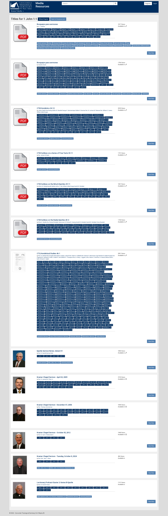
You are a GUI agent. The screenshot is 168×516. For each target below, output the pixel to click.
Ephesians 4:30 (70, 296)
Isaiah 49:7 (48, 29)
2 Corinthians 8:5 (42, 279)
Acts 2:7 (74, 262)
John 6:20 (60, 80)
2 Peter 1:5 (63, 34)
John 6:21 (67, 80)
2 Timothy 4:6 (109, 29)
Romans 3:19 (99, 264)
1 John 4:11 (62, 325)
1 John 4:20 (48, 327)
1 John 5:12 (40, 232)
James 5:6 (83, 315)
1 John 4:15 (86, 325)
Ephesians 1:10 (50, 286)
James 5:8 (98, 315)
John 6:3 (96, 75)
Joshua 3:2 (48, 158)
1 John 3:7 (98, 230)
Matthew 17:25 (65, 29)
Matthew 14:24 (51, 72)
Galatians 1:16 (50, 122)
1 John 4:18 (109, 325)
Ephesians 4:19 (90, 293)
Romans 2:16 (49, 160)
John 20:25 (85, 382)
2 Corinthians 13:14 (54, 283)
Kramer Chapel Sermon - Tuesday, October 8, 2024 (57, 456)
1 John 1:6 (54, 132)
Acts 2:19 (79, 264)
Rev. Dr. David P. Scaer (44, 484)
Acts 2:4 (57, 262)
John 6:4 (102, 75)
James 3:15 (95, 313)
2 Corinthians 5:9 (84, 274)
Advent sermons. (41, 43)
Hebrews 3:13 (74, 129)
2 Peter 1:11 (106, 34)
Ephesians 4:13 (97, 225)
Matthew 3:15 (58, 67)
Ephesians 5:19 (80, 298)
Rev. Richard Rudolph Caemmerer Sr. (56, 222)
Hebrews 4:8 (48, 305)
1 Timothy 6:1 (90, 122)
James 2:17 (64, 313)
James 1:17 (66, 308)
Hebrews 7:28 (58, 308)
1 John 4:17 (101, 325)
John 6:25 (94, 80)
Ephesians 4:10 (68, 225)
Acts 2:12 (105, 262)
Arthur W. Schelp (42, 186)
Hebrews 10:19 (59, 32)
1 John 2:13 (91, 227)
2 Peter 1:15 (63, 196)
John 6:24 (87, 80)
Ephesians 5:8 (86, 84)
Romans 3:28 (101, 266)
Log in (155, 3)
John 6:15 (98, 77)
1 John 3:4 (90, 36)
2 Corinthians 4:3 (42, 189)
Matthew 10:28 (51, 70)
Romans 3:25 (75, 266)
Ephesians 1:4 (74, 283)
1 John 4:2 (71, 322)
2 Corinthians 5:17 (65, 276)
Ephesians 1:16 (98, 286)
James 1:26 (64, 310)
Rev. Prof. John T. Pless (44, 458)
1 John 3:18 (84, 320)
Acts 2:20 (85, 264)
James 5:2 (55, 315)
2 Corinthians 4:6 (73, 189)
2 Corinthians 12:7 (42, 281)
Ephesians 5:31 (41, 303)
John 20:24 (78, 382)
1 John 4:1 (63, 322)
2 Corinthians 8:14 (107, 279)
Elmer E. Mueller (42, 222)
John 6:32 (67, 82)
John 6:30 (53, 82)
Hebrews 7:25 (107, 305)
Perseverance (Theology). (92, 45)
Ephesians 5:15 (41, 298)
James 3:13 (79, 313)
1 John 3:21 (107, 320)
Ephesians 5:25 (61, 300)
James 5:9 (105, 315)
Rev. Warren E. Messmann (89, 255)
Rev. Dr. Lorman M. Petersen (93, 110)
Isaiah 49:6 (40, 29)
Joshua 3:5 (70, 158)
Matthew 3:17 (75, 67)
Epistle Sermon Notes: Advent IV (50, 351)
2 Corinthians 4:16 (76, 271)
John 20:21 (55, 382)
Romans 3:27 (93, 266)
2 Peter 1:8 (84, 34)
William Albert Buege (42, 112)
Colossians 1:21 (80, 122)
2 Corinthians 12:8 (54, 281)
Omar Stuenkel (101, 222)
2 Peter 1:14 (56, 196)
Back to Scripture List (58, 19)
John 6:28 (40, 82)
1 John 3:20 (99, 320)
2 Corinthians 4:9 (84, 269)
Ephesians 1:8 (110, 283)
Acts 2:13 (39, 264)
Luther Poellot (42, 110)
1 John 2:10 (104, 412)
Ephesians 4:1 (99, 288)
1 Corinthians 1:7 (91, 160)
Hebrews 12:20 (60, 191)
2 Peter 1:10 (99, 34)
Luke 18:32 (75, 75)
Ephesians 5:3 (41, 84)
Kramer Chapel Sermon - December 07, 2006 (54, 405)
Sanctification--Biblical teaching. (141, 45)
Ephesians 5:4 (50, 84)
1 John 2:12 (83, 227)
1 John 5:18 (87, 232)
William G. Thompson (67, 257)
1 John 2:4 (61, 412)
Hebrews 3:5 (82, 127)
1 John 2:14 (99, 227)
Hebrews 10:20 (68, 32)
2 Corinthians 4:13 (42, 271)
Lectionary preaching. (67, 138)
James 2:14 (40, 313)
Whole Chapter (43, 19)
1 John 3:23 (48, 322)
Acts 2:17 (66, 264)
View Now (151, 53)
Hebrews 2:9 (50, 303)
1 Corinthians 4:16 (54, 117)
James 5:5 (76, 315)
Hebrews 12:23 (87, 191)
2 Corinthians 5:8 (73, 274)
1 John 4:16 (94, 325)
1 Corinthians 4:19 (87, 117)
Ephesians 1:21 (70, 288)
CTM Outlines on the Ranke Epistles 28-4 (53, 220)
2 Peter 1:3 (49, 34)
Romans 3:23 (58, 266)
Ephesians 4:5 (59, 291)
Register (148, 3)
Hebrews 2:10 (58, 303)
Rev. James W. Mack (43, 155)
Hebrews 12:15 (84, 189)
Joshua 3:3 (55, 158)
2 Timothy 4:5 (100, 29)
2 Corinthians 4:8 (73, 269)
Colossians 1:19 (60, 122)
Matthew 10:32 (88, 70)
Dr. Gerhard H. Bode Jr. (48, 257)
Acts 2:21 (92, 264)
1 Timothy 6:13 (59, 124)
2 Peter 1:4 (56, 34)
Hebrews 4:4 (91, 303)
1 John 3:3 (83, 36)
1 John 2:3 (54, 412)
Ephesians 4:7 (41, 225)
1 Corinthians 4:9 (42, 115)
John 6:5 (108, 75)
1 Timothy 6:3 (108, 122)
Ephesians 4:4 (50, 291)
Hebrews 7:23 (90, 305)
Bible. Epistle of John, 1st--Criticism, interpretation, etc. (51, 496)
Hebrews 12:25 (106, 191)
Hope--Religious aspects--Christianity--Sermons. (49, 45)
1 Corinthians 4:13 (87, 115)
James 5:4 (69, 315)
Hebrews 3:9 (40, 129)
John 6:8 (52, 77)
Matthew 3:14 (49, 67)
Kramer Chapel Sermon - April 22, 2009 (52, 377)
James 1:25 (56, 310)
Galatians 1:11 (76, 120)
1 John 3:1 (68, 36)
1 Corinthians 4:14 (98, 115)
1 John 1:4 (61, 36)
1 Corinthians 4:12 (75, 115)
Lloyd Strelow (99, 255)
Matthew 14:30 (107, 72)
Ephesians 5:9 (95, 84)
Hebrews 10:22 (87, 32)
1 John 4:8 (40, 325)
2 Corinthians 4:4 (52, 189)
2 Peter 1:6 (70, 34)
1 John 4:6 (99, 322)
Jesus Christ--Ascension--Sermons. (59, 336)
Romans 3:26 (84, 266)
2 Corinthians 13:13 (42, 283)
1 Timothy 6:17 (98, 124)
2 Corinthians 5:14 (107, 274)
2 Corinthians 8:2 (86, 276)
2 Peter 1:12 (40, 196)
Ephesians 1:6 (92, 283)
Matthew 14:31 (41, 75)
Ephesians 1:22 (80, 288)
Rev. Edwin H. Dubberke (75, 255)
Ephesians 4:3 (41, 291)
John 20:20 (48, 382)
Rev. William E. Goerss (106, 110)
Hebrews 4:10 (64, 305)
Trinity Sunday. (56, 48)
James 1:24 (48, 310)
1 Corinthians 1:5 (69, 160)
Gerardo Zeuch (42, 65)
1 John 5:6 (99, 327)
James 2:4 (100, 310)
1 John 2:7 (83, 412)
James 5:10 (40, 317)
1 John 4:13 (70, 325)
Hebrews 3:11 (57, 129)
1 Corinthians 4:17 (65, 117)
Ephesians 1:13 (79, 286)
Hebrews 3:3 (66, 127)
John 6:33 (74, 82)
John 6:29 (47, 82)
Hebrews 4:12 (73, 305)
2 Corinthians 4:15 (65, 271)
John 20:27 (100, 382)
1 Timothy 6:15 (79, 124)
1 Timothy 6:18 (107, 124)
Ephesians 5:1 (95, 82)
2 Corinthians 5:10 (95, 274)
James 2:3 (93, 310)
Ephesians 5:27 (80, 300)
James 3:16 (103, 313)
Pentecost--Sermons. (75, 336)
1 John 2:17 (48, 230)
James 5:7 (90, 315)
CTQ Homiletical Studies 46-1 (48, 253)
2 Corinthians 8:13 (95, 279)
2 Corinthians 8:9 (84, 279)
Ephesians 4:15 (51, 293)
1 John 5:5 (92, 327)
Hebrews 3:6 (89, 127)
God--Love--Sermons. (119, 43)
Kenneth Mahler (51, 186)
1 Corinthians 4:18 (76, 117)
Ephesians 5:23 (41, 300)
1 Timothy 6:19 (41, 127)
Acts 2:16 (59, 264)
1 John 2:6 (76, 412)
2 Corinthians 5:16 (54, 276)
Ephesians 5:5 (59, 84)
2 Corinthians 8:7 (63, 279)
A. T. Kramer (41, 26)
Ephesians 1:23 (90, 288)
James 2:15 (48, 313)
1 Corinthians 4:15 (42, 117)
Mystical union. (137, 93)
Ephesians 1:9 (41, 286)
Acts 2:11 (99, 262)
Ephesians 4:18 (80, 293)
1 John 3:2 (76, 36)
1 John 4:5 (92, 322)
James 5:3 (62, 315)
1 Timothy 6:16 (88, 124)
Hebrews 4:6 (107, 303)
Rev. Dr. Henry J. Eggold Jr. (80, 257)
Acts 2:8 (80, 262)
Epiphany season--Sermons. (75, 93)
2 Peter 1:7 (77, 34)
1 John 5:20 (103, 232)
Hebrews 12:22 (78, 191)
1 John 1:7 (61, 132)
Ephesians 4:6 (68, 291)
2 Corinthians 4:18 (99, 271)
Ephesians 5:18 (70, 298)
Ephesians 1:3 (65, 283)
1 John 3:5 (97, 36)
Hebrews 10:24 (105, 32)
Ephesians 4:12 (88, 225)
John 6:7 (46, 77)
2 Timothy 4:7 (41, 32)
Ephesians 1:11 (60, 286)
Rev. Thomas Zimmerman (45, 407)
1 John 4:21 (56, 327)
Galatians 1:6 (108, 117)
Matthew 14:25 (60, 72)
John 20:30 (48, 384)
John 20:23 (70, 382)
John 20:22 (63, 382)
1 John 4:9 (47, 325)
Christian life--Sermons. (68, 43)
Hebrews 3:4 (74, 127)
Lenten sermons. (126, 93)
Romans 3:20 (108, 264)
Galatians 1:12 (85, 120)
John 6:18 (47, 80)
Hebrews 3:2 (58, 127)
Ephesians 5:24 (51, 300)
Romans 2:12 (86, 158)
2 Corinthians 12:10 (76, 281)
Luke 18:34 (90, 75)
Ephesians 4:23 (51, 296)
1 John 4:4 (85, 322)
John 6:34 (81, 82)
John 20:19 (40, 382)
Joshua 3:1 (40, 158)
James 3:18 (40, 315)
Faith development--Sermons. (83, 43)
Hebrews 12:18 (41, 191)
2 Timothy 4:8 (50, 32)
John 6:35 (87, 82)
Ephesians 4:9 (59, 225)
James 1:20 (89, 308)
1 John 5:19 (95, 232)
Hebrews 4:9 (56, 305)
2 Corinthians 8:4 (107, 276)
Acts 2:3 (51, 262)
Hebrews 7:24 (98, 305)
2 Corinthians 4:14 (54, 271)
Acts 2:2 (45, 262)
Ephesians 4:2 (108, 288)
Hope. (127, 43)
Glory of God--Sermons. (107, 43)
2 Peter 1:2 (40, 194)
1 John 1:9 (76, 132)
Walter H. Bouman (81, 110)
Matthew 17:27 (84, 29)
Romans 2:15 (41, 160)
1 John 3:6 (91, 230)
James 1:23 (40, 310)
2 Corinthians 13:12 (100, 281)
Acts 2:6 (69, 262)
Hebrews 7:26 (41, 308)
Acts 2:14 (46, 264)
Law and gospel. (116, 93)
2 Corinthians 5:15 (42, 276)
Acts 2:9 (86, 262)
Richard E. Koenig (71, 222)
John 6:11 (71, 77)
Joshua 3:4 (63, 158)
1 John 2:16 (40, 230)
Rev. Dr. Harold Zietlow (103, 257)
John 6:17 (40, 80)
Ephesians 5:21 (99, 298)
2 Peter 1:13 (48, 196)
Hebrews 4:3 (83, 303)
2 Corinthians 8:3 (97, 276)
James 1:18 (74, 308)
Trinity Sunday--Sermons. (68, 48)
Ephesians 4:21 (109, 293)
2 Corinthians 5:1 (42, 274)
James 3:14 (87, 313)
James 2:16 (56, 313)
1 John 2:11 (40, 415)
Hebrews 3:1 (50, 127)
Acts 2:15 (53, 264)
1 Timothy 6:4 (41, 124)
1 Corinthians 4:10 (53, 115)
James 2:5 (107, 310)
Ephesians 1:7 (101, 283)
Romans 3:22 (49, 266)
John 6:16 (105, 77)
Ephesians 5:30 (109, 300)
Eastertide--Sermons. (42, 239)
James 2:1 (79, 310)
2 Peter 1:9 (91, 34)
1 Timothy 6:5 (50, 124)
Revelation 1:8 (68, 330)
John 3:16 (92, 29)
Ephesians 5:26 (70, 300)
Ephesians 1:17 (108, 286)
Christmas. (63, 93)
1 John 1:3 (54, 36)
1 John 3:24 (56, 322)
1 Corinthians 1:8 (101, 160)
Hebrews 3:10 (48, 129)
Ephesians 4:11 (78, 225)
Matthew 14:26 (69, 72)
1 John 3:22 (40, 322)
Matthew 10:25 (94, 67)
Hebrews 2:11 (67, 303)
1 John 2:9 (97, 412)
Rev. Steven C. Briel (92, 257)
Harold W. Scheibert (79, 186)
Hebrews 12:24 (97, 191)
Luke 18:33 (83, 75)
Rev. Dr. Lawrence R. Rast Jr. (45, 379)
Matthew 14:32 (51, 75)
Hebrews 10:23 (96, 32)
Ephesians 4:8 (50, 225)
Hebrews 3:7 (97, 127)
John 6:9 (58, 77)
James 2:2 (86, 310)
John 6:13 (85, 77)
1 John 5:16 (72, 232)
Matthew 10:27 (41, 70)
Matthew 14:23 (41, 72)
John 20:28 (108, 382)
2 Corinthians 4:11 (107, 269)
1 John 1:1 (40, 36)
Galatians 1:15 (41, 122)
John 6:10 (64, 77)
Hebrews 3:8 (105, 127)
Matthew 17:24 (56, 29)
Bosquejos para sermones (47, 24)
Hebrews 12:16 (93, 189)
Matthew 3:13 (41, 67)
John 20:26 (93, 382)
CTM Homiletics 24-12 (46, 108)
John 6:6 (39, 77)
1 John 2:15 (106, 227)
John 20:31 (55, 384)
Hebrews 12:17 (102, 189)
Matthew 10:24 (85, 67)
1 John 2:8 (90, 412)
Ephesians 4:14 (41, 293)
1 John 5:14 (56, 232)
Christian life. (56, 43)
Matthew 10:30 (69, 70)
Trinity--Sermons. (100, 336)
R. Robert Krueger (107, 255)
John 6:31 (60, 82)
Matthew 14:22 (107, 70)
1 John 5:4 (85, 327)
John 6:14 (91, 77)
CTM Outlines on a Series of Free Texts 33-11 (55, 153)
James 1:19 (82, 308)
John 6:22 (74, 80)
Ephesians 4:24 (61, 296)
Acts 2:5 (63, 262)
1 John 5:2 (71, 327)
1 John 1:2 (47, 36)
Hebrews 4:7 (40, 305)
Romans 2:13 (94, 158)
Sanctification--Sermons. (43, 48)
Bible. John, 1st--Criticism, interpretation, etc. (62, 468)
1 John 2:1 (55, 320)
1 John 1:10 (83, 132)
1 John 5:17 (79, 232)
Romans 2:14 (103, 158)
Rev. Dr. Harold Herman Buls (45, 353)
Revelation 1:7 (59, 330)
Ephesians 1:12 (70, 286)
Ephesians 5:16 (51, 298)
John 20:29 (40, 384)
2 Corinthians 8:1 (75, 276)
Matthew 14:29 (97, 72)
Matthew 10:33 (97, 70)
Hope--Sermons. (68, 45)
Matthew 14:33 (60, 75)
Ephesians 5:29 (99, 300)
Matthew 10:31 (79, 70)
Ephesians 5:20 (90, 298)
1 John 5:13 (48, 232)
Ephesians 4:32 (90, 296)
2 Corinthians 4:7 (63, 269)
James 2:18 (72, 313)
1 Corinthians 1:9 (42, 163)
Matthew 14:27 (79, 72)
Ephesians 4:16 (61, 293)
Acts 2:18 (72, 264)
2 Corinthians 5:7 (63, 274)
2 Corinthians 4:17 (87, 271)
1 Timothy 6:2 (99, 122)
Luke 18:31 (68, 75)
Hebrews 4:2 (75, 303)
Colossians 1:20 (70, 122)
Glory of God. (95, 43)
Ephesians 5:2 (104, 82)
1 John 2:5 (68, 412)
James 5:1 (48, 315)
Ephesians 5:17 (61, 298)
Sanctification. (128, 45)
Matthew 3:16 (67, 67)
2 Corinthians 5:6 (52, 274)
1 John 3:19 (91, 320)
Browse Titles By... (17, 11)
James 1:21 (97, 308)
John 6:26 (101, 80)
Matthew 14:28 (88, 72)
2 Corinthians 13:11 (88, 281)
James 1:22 (105, 308)
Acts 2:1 (39, 262)
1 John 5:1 (63, 327)
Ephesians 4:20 (99, 293)
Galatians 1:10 (67, 120)
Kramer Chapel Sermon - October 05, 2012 (53, 433)
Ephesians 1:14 (89, 286)
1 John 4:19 (40, 327)
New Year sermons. (79, 45)
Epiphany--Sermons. (55, 138)
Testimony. (145, 93)
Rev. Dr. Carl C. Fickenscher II (45, 435)
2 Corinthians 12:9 (65, 281)
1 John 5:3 (78, 327)
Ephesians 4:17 (70, 293)
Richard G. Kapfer (44, 259)
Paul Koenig (49, 110)
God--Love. (96, 93)
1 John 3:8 (105, 230)
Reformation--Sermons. (88, 336)
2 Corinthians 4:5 (63, 189)
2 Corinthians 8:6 (52, 279)
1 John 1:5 (47, 132)
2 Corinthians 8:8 (73, 279)
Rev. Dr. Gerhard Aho (43, 255)
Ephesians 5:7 (77, 84)
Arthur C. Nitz (59, 186)
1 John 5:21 (110, 232)
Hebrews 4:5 (99, 303)
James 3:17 (110, 313)
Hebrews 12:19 (50, 191)
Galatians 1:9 (58, 120)
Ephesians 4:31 (80, 296)
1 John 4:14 (78, 325)
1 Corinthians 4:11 (64, 115)
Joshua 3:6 (78, 158)
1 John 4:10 (55, 325)
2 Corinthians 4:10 (95, 269)
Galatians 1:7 (41, 120)
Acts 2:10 (92, 262)
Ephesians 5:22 (109, 298)
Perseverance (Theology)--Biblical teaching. (111, 45)
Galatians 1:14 (104, 120)
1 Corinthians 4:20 (99, 117)
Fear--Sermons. (88, 93)
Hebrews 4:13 (81, 305)
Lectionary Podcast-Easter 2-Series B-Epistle (55, 482)
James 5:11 (48, 317)
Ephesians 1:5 (83, 283)
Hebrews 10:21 (78, 32)
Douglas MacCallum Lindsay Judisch (59, 255)
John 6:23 (81, 80)
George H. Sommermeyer (69, 110)
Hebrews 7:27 (49, 308)
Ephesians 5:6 (68, 84)
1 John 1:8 (68, 132)
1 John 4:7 (106, 322)
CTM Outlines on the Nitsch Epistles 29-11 (53, 184)
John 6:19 (53, 80)
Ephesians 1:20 (61, 288)
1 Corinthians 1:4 (59, 160)
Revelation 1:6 (50, 330)
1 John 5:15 (64, 232)
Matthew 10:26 (103, 67)
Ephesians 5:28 (90, 300)
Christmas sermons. (53, 93)
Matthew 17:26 (75, 29)
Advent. (50, 43)
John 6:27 (108, 80)
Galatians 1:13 (95, 120)
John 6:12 (78, 77)
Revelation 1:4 (107, 327)
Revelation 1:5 (41, 330)
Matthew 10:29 (60, 70)
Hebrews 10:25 (41, 34)
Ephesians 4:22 (41, 296)
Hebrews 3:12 (66, 129)
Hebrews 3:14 (83, 129)
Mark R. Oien (57, 257)
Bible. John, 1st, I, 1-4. (54, 362)
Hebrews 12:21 (69, 191)
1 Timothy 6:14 (69, 124)
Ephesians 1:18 (41, 288)
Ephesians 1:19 (51, 288)
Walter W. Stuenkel (57, 110)
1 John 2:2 (62, 320)
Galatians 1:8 (49, 120)
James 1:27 (72, 310)
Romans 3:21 (41, 266)
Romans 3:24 (67, 266)
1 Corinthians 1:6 (80, 160)
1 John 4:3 (78, 322)
